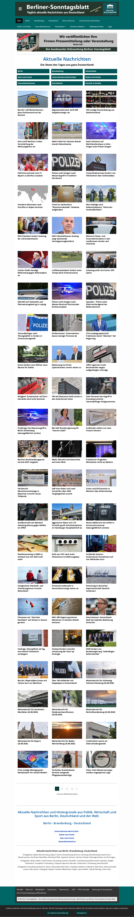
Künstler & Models (77, 26)
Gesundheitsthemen (42, 26)
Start (19, 21)
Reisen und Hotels (24, 26)
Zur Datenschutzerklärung (58, 913)
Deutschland (53, 21)
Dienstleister (60, 26)
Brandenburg (39, 21)
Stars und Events (68, 21)
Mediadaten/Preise (96, 26)
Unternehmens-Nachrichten (89, 21)
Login (110, 26)
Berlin (27, 21)
